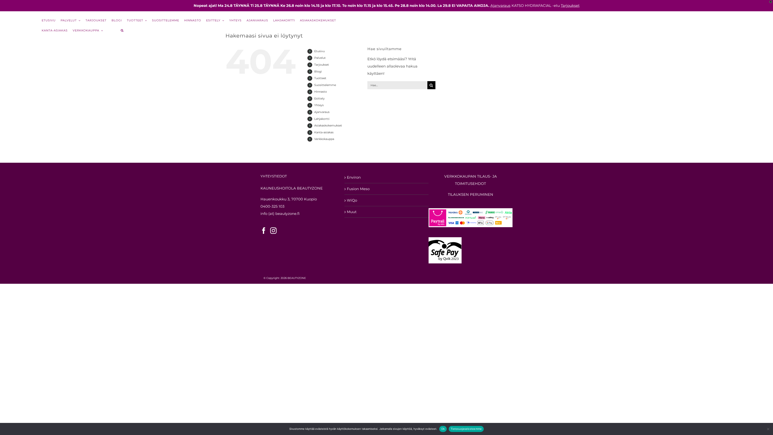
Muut (352, 212)
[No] (768, 429)
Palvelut (320, 58)
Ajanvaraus (500, 5)
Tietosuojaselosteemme (466, 428)
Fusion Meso (358, 189)
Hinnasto (320, 91)
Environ (354, 177)
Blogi (318, 71)
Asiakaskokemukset (328, 125)
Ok (443, 428)
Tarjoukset (570, 5)
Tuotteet (320, 78)
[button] (122, 30)
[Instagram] (273, 230)
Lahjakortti (322, 119)
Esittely (319, 98)
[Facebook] (263, 230)
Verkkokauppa (324, 139)
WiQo (352, 200)
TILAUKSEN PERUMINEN (470, 194)
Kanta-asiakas (324, 132)
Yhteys (319, 105)
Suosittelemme (325, 85)
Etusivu (319, 51)
